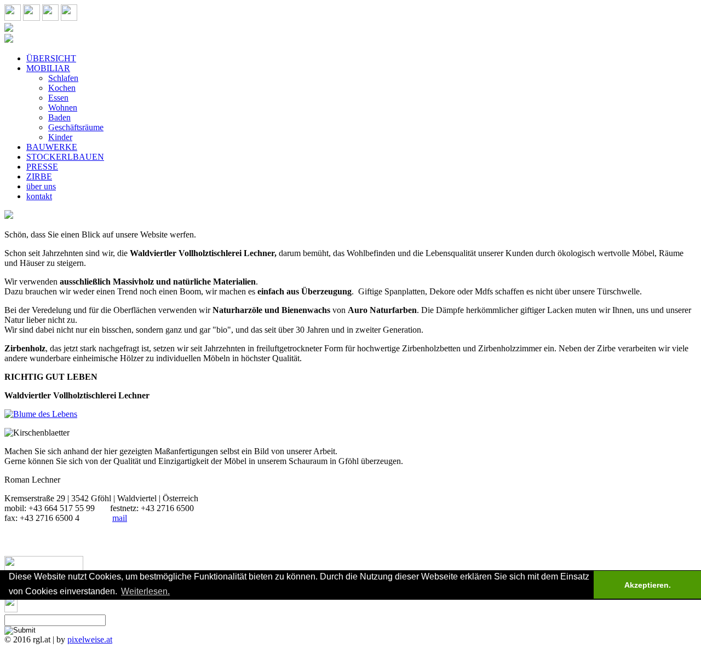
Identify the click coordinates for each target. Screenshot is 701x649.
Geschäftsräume (76, 127)
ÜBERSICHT (51, 58)
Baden (59, 117)
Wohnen (62, 107)
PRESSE (42, 166)
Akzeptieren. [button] (647, 585)
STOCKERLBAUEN (65, 156)
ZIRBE (39, 176)
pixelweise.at (89, 639)
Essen (58, 97)
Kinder (60, 137)
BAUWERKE (51, 147)
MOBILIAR (48, 68)
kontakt (39, 196)
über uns (41, 186)
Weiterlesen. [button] (145, 591)
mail (119, 518)
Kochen (62, 87)
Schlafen (63, 78)
